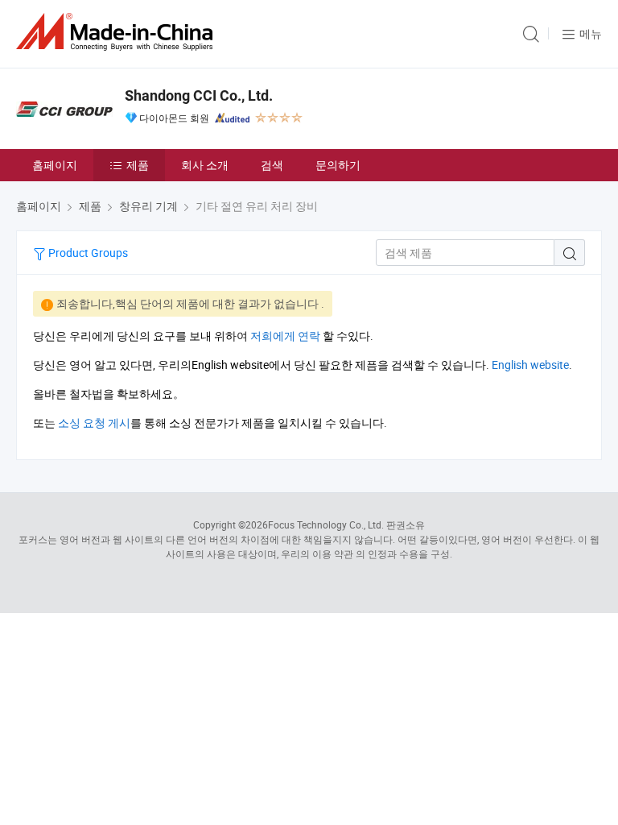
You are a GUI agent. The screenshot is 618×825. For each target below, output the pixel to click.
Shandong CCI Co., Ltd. (199, 95)
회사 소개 (205, 164)
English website (530, 364)
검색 (272, 164)
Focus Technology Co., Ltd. (326, 524)
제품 (137, 164)
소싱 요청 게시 (94, 422)
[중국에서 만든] (117, 32)
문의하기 (337, 164)
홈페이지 (54, 164)
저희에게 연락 (285, 335)
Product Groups (87, 252)
